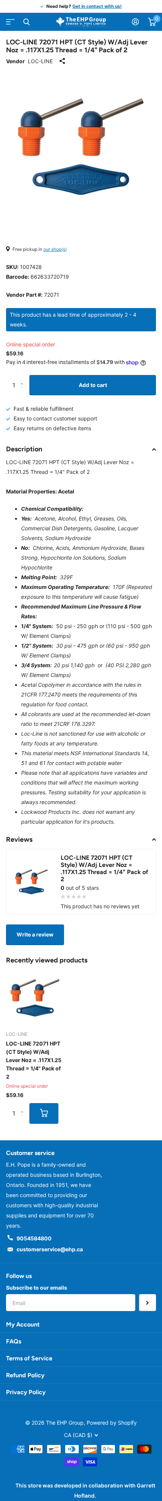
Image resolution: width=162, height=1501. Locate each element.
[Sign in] (135, 22)
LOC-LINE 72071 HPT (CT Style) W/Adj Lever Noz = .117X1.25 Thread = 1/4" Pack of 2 (33, 1060)
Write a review (35, 934)
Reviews (19, 839)
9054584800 (34, 1238)
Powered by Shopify (112, 1422)
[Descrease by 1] (23, 392)
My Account (23, 1324)
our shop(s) (55, 249)
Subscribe (147, 1302)
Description (24, 449)
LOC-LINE (40, 61)
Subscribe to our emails (36, 1287)
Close (26, 22)
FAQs (13, 1341)
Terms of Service (29, 1358)
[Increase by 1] (23, 378)
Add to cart (93, 385)
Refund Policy (25, 1375)
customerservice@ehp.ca (50, 1249)
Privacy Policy (26, 1392)
